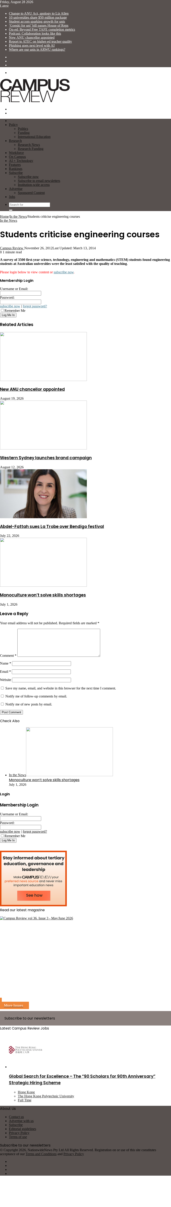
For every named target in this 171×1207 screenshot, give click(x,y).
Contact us (16, 1117)
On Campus (17, 157)
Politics (23, 129)
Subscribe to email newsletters (39, 181)
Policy (13, 125)
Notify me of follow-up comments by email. (36, 696)
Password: (7, 297)
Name (5, 663)
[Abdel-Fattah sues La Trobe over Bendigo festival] (43, 517)
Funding (24, 133)
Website (5, 680)
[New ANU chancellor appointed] (43, 380)
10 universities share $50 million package (38, 17)
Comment (8, 655)
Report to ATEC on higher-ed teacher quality (40, 41)
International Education (34, 137)
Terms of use (18, 1137)
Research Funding (30, 149)
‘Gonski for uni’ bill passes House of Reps (38, 25)
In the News (18, 216)
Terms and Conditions (41, 1154)
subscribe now (64, 272)
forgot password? (35, 306)
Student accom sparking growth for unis (37, 21)
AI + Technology (21, 161)
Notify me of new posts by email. (28, 704)
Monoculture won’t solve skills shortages (43, 595)
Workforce (16, 153)
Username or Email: (14, 289)
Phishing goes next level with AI (32, 45)
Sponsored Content (31, 193)
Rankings (15, 169)
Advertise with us (21, 1121)
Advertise (15, 189)
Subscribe (16, 173)
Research (15, 141)
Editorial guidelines (22, 1129)
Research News (29, 145)
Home (4, 216)
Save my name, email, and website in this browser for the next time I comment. (60, 688)
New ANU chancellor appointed (32, 37)
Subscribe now (28, 177)
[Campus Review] (35, 101)
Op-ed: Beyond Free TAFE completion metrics (42, 29)
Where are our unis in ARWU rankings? (37, 49)
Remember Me (14, 310)
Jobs (12, 197)
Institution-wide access (34, 185)
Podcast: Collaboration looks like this (35, 33)
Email (5, 671)
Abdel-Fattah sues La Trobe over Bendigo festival (52, 527)
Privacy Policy (19, 1133)
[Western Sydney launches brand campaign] (43, 448)
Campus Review (12, 248)
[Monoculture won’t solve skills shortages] (43, 585)
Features (15, 165)
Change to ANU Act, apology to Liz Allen (39, 13)
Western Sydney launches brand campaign (46, 458)
